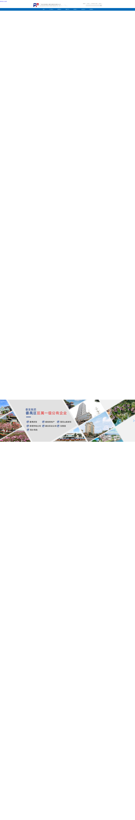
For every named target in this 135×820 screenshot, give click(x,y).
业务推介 (75, 9)
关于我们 (51, 9)
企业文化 (83, 9)
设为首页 (88, 3)
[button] (133, 421)
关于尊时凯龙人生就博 (94, 3)
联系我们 (100, 3)
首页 (44, 9)
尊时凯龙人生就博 (3, 1)
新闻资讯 (59, 9)
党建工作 (67, 9)
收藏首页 (84, 3)
